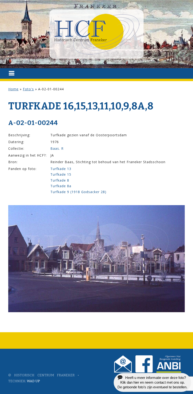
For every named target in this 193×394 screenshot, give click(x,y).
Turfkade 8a (60, 186)
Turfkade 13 (60, 168)
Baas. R (57, 148)
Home (13, 89)
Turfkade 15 (60, 174)
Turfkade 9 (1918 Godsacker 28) (78, 192)
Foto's (28, 89)
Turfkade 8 (59, 180)
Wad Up (33, 381)
